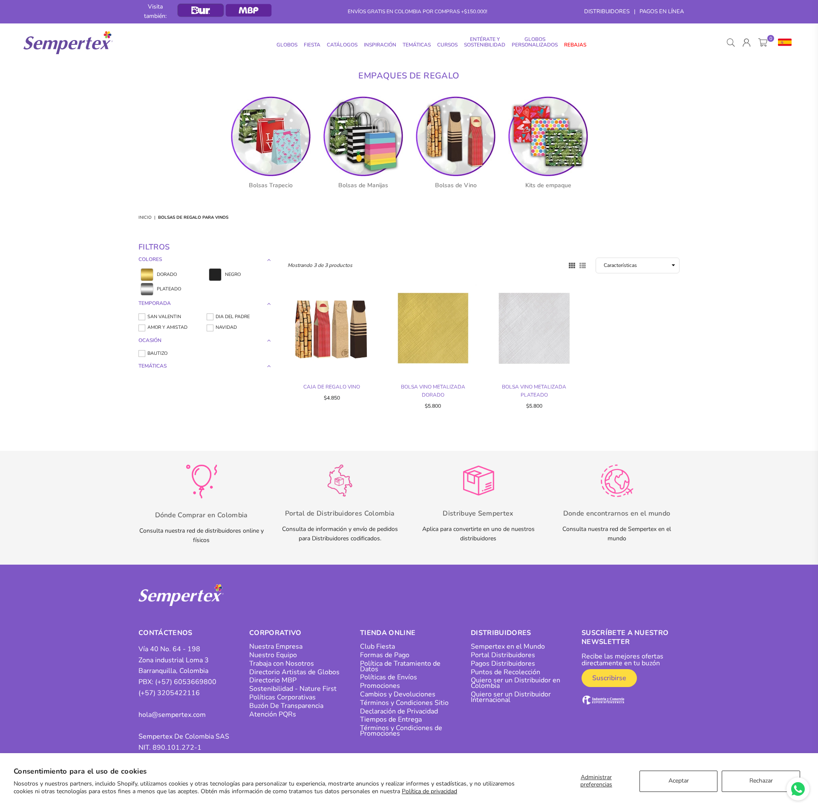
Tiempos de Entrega (391, 719)
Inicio (145, 217)
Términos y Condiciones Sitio (404, 703)
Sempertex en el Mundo (508, 646)
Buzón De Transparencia (286, 705)
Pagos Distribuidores (503, 663)
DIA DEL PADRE (233, 316)
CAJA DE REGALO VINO (331, 386)
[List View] (582, 265)
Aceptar (678, 781)
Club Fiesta (377, 646)
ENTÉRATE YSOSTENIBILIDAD (484, 42)
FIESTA (312, 44)
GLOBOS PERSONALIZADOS (535, 42)
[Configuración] (783, 42)
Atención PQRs (272, 714)
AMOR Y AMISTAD (167, 327)
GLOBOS (287, 44)
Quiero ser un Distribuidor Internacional (511, 697)
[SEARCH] (731, 42)
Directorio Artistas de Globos (294, 672)
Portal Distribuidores (503, 655)
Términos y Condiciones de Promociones (401, 730)
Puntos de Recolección (505, 672)
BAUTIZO (157, 353)
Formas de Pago (384, 655)
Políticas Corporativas (282, 697)
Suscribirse (609, 678)
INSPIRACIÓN (380, 44)
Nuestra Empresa (275, 646)
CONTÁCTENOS (165, 633)
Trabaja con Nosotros (281, 663)
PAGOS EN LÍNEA (661, 11)
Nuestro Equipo (273, 655)
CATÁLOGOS (342, 44)
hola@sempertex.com (172, 714)
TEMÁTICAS (417, 44)
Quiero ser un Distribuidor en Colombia (515, 683)
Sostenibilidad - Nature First (293, 688)
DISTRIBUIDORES (607, 11)
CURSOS (447, 44)
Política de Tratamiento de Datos (400, 666)
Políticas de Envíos (388, 677)
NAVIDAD (226, 327)
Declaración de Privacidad (399, 711)
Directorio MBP (273, 680)
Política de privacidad (429, 791)
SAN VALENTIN (164, 316)
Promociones (380, 685)
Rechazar (761, 781)
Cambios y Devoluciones (397, 694)
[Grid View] (571, 265)
